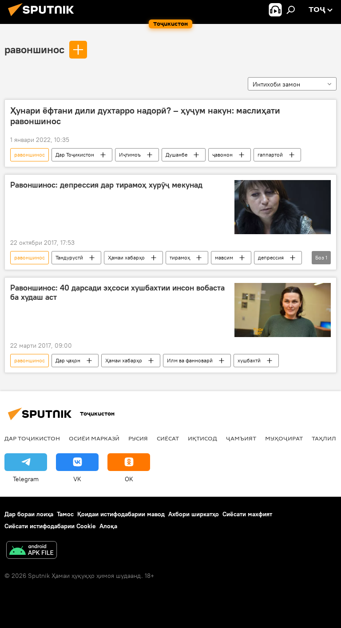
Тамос (65, 514)
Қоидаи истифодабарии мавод (121, 514)
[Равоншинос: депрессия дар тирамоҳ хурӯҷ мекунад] (282, 207)
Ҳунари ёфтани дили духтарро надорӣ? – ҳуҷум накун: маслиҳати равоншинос (145, 115)
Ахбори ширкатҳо (193, 514)
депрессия (271, 257)
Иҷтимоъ (130, 154)
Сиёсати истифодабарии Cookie (50, 526)
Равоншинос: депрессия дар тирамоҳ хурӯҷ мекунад (106, 185)
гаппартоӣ (270, 154)
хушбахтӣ (249, 360)
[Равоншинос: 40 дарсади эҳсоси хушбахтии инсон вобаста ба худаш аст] (282, 310)
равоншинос (34, 49)
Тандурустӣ (69, 257)
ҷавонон (222, 154)
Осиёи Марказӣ (94, 438)
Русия (138, 438)
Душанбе (176, 154)
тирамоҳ (180, 257)
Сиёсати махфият (247, 514)
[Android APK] (31, 551)
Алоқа (108, 526)
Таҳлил (324, 438)
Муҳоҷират (284, 438)
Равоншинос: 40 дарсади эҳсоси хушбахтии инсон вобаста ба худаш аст (117, 292)
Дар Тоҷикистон (75, 154)
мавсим (224, 257)
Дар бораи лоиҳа (28, 514)
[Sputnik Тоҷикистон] (43, 17)
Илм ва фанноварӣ (190, 360)
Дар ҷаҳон (68, 360)
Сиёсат (168, 438)
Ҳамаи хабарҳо (126, 257)
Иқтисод (202, 438)
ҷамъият (241, 438)
